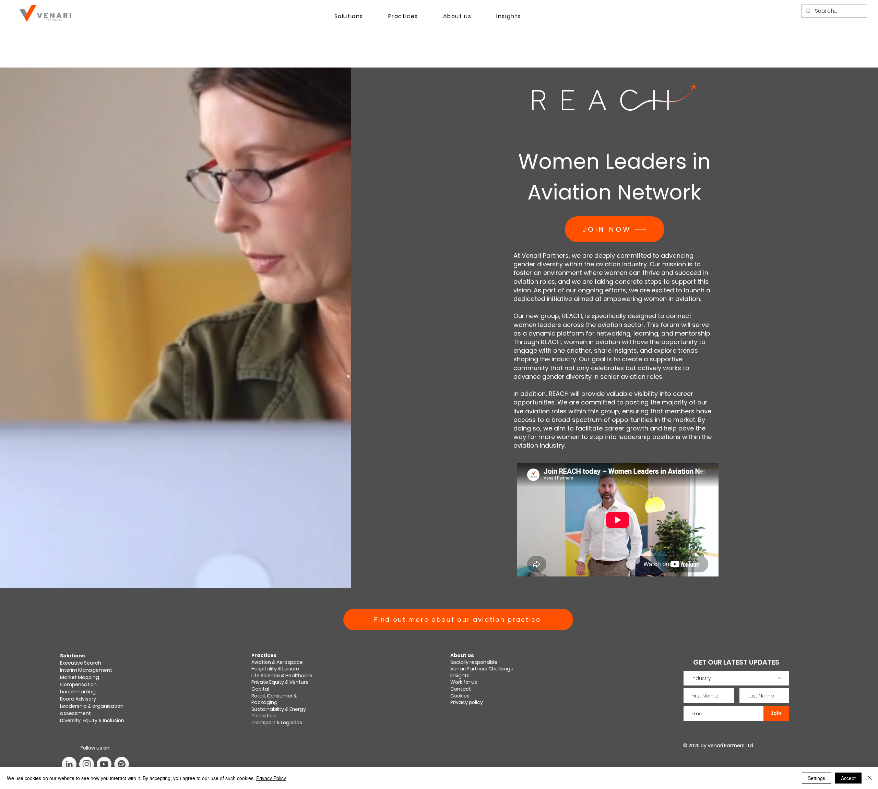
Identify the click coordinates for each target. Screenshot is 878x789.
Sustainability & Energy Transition (278, 712)
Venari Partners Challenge (481, 668)
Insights (460, 675)
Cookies (460, 695)
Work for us (463, 682)
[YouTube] (104, 764)
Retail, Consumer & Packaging (274, 699)
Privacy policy (466, 702)
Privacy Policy (271, 778)
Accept (848, 778)
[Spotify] (121, 764)
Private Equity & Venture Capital (280, 685)
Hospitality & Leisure (275, 668)
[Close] (870, 778)
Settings (816, 778)
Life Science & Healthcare (281, 675)
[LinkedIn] (69, 764)
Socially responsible (474, 662)
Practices (264, 655)
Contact (460, 688)
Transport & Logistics (276, 722)
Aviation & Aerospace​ (277, 662)
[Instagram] (86, 764)
